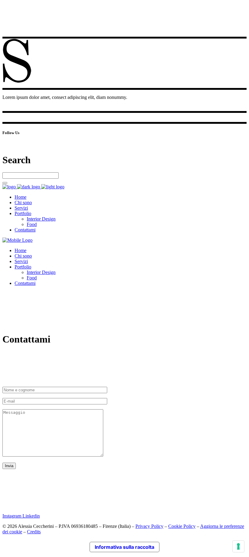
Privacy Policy (149, 526)
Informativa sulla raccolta (124, 547)
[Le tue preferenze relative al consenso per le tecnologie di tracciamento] (238, 546)
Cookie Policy (182, 526)
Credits (34, 531)
